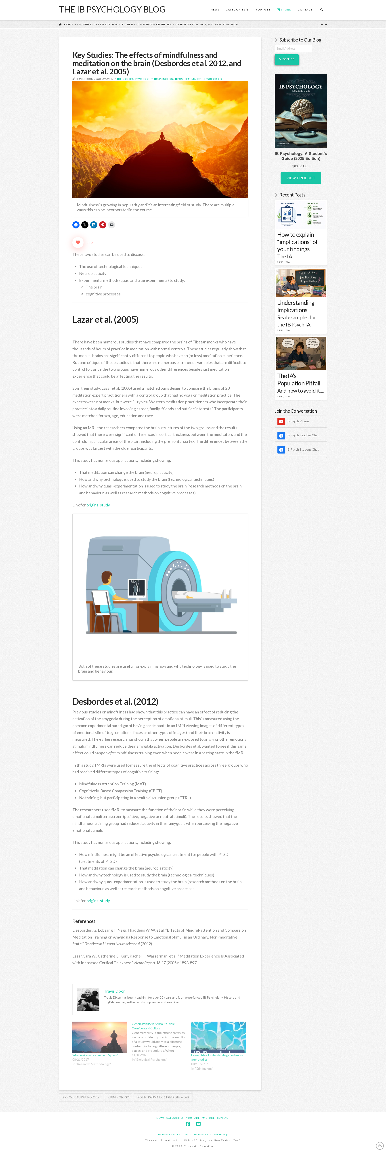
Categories (175, 1117)
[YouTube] (198, 1124)
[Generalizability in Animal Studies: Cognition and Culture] (161, 1042)
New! (160, 1117)
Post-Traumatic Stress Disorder (199, 79)
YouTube (193, 1117)
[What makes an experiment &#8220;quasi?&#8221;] (99, 1037)
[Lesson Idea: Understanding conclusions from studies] (218, 1037)
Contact (223, 1117)
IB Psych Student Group (211, 1134)
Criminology (165, 79)
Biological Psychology (136, 79)
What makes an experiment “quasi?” (95, 1055)
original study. (98, 504)
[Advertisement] (301, 534)
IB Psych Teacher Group (174, 1134)
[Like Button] (78, 242)
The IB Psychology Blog (112, 9)
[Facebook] (188, 1124)
